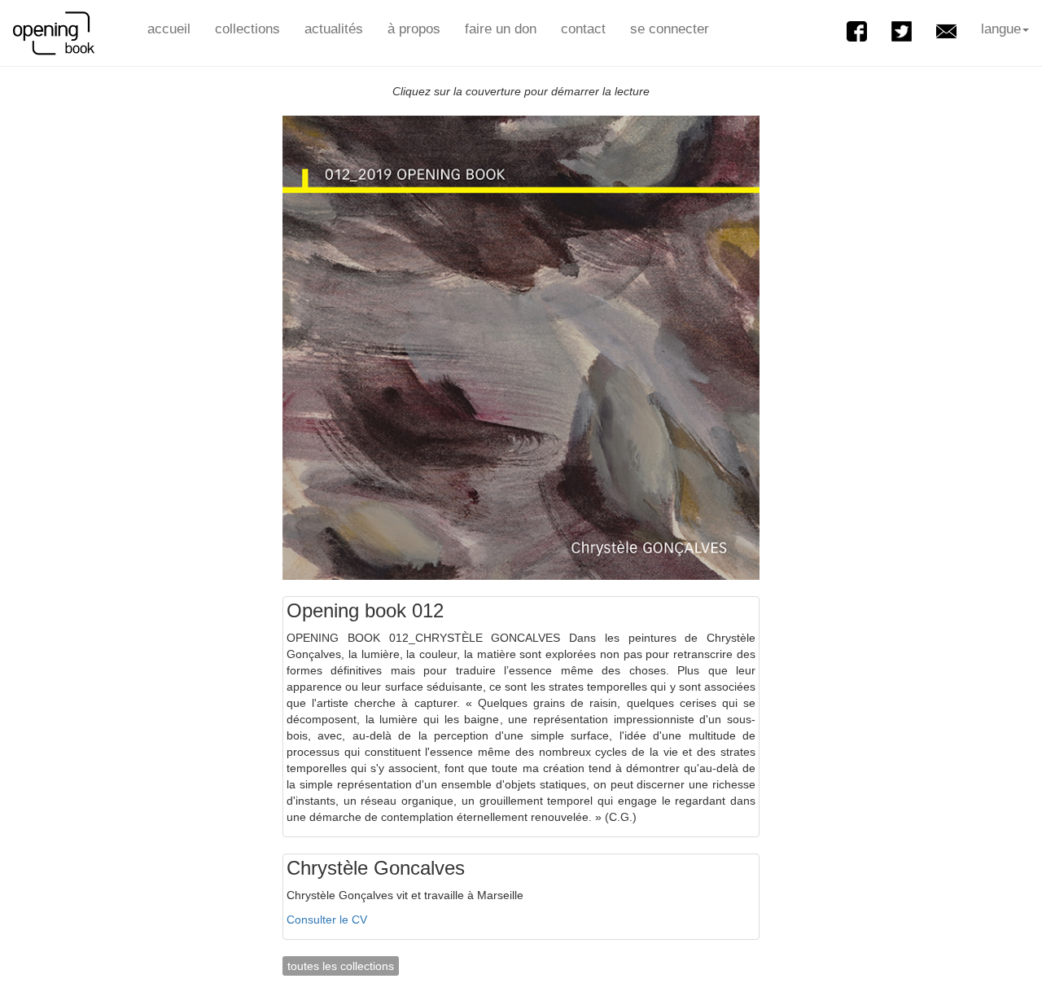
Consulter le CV (327, 919)
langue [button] (1001, 29)
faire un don (500, 29)
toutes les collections (340, 965)
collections (247, 29)
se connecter (669, 29)
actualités (333, 29)
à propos (413, 29)
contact (583, 29)
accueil (168, 29)
